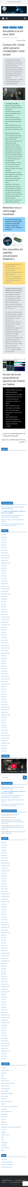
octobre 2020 (4, 712)
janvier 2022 (4, 673)
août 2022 (3, 655)
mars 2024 (4, 609)
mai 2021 (3, 694)
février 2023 (4, 640)
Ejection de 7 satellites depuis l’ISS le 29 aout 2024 (13, 441)
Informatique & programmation (9, 1106)
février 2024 (4, 612)
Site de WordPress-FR (6, 1167)
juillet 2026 (4, 537)
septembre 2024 (5, 594)
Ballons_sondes (5, 1086)
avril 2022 (3, 666)
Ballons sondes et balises (7, 1083)
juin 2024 (3, 601)
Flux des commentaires (7, 1164)
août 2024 (3, 596)
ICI (11, 229)
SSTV (2, 1140)
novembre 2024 (5, 588)
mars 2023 (4, 637)
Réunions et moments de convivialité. (11, 1127)
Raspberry (4, 1122)
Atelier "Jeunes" (5, 1080)
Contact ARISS (4, 1091)
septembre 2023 (5, 624)
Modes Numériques (6, 1111)
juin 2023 (3, 630)
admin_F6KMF (14, 37)
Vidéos (3, 1150)
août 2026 (3, 534)
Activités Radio (13, 27)
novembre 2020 (5, 709)
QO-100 (3, 1119)
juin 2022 (3, 661)
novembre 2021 (5, 679)
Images (3, 1104)
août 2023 (3, 627)
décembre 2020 (5, 707)
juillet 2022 (4, 658)
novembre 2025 (5, 558)
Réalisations (4, 1124)
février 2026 (4, 550)
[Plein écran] (25, 771)
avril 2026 (3, 545)
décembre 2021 (5, 676)
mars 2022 (4, 668)
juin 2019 (3, 751)
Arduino (3, 1078)
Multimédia (4, 1114)
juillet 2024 (4, 599)
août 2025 (3, 565)
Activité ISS (5, 27)
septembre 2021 (5, 684)
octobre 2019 (4, 740)
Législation (4, 1109)
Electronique (4, 1096)
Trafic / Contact (5, 1147)
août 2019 (3, 745)
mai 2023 (3, 632)
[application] (14, 766)
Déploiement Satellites (7, 1093)
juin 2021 (3, 691)
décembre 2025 (5, 555)
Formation (4, 1098)
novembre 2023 (5, 619)
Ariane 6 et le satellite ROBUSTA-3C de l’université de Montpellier (14, 435)
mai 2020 (3, 722)
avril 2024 (3, 606)
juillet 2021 (4, 689)
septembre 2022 (5, 653)
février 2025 (4, 581)
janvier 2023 (4, 643)
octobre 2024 (4, 591)
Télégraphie (4, 1142)
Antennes (3, 1073)
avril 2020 (3, 725)
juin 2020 (3, 720)
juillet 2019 (4, 748)
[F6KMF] (3, 18)
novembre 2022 (5, 648)
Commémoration (5, 1088)
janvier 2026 (4, 552)
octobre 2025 (4, 560)
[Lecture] (3, 771)
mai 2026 (3, 542)
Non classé (4, 1116)
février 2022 (4, 671)
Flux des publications (6, 1162)
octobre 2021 (4, 681)
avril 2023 (3, 635)
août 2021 (3, 686)
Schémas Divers (5, 1135)
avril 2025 (3, 576)
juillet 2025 (4, 568)
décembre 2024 (5, 586)
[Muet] (22, 771)
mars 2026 (4, 547)
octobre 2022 (4, 650)
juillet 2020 (4, 717)
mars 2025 (4, 578)
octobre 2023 (4, 622)
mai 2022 (3, 663)
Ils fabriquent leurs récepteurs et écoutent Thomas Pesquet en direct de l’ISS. (12, 821)
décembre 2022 (5, 645)
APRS (2, 1075)
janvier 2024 (4, 614)
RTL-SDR (3, 1129)
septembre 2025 (5, 563)
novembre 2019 (5, 738)
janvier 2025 (4, 583)
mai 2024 (3, 604)
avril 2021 (3, 697)
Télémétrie (4, 1145)
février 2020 (4, 730)
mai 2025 (3, 573)
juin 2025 (3, 570)
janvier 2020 (4, 733)
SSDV (2, 1137)
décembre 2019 (5, 735)
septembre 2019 (5, 743)
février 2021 (4, 702)
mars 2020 (4, 727)
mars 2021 (4, 699)
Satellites (20, 27)
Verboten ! (16, 815)
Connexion (4, 1159)
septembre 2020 (5, 715)
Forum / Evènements (6, 1101)
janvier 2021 (4, 704)
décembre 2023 (5, 617)
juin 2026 (3, 540)
